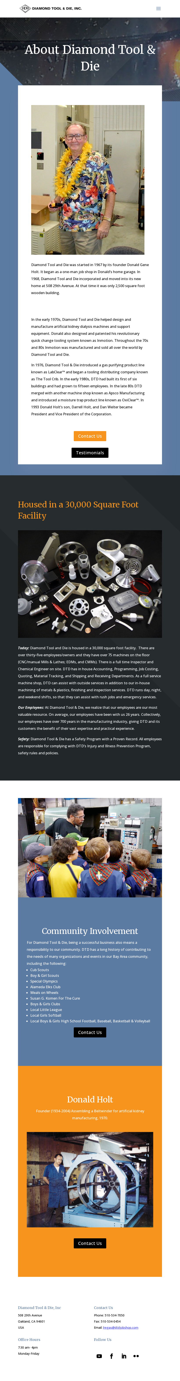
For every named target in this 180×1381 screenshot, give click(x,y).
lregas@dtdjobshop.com (120, 1327)
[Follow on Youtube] (99, 1356)
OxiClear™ (130, 400)
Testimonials (90, 453)
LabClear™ (56, 372)
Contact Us (90, 436)
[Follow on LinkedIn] (124, 1356)
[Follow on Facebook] (111, 1356)
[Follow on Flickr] (136, 1356)
